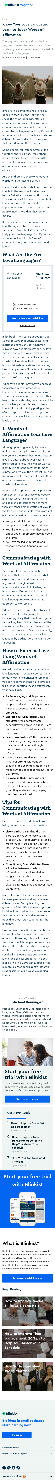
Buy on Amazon (27, 325)
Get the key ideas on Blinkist (27, 318)
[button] (27, 1476)
